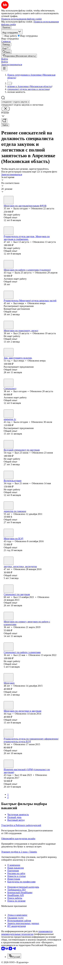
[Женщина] (8, 200)
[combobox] (15, 101)
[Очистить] (5, 108)
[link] (6, 52)
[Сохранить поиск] (4, 120)
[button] (4, 59)
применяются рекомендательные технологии (26, 932)
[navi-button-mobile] (4, 68)
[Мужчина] (8, 231)
